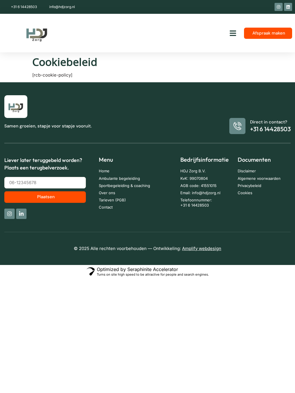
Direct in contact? (268, 122)
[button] (233, 33)
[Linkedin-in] (21, 214)
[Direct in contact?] (237, 126)
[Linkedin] (288, 7)
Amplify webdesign (201, 248)
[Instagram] (279, 7)
